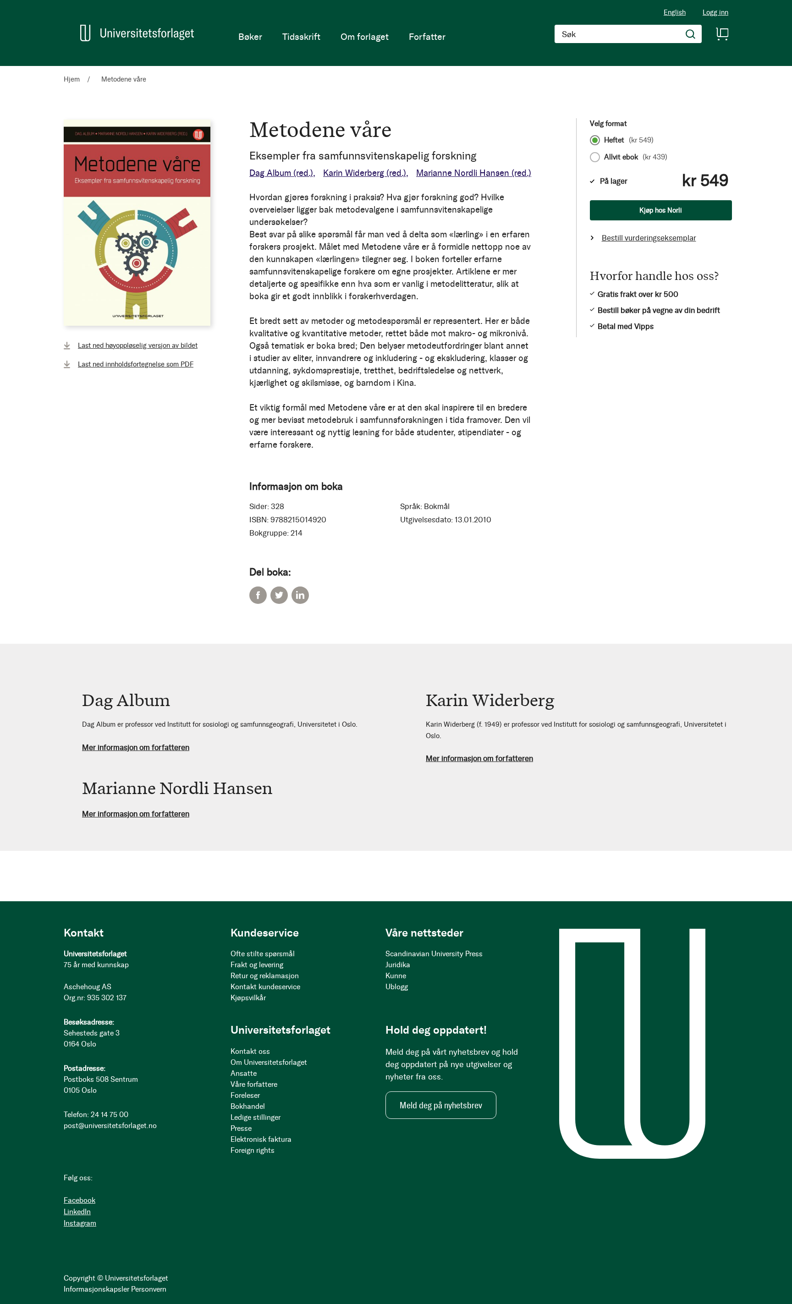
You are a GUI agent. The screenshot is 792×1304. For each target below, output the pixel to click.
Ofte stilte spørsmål (263, 953)
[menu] (342, 36)
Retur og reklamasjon (265, 975)
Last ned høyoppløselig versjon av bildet (138, 345)
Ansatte (244, 1073)
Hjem (72, 79)
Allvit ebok (635, 157)
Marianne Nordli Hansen (473, 173)
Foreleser (245, 1095)
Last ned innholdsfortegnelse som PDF (135, 364)
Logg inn (715, 12)
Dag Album (281, 173)
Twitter (279, 595)
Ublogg (396, 986)
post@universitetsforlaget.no (110, 1125)
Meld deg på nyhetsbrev (441, 1105)
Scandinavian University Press (434, 953)
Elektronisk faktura (261, 1139)
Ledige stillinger (255, 1117)
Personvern (148, 1289)
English (675, 12)
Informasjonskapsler (96, 1289)
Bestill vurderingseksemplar (649, 237)
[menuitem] (250, 36)
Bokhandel (248, 1106)
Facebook (258, 595)
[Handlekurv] (721, 33)
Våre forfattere (254, 1084)
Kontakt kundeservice (265, 986)
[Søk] (691, 34)
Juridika (397, 964)
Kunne (395, 975)
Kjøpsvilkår (248, 997)
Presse (241, 1128)
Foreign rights (253, 1150)
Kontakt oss (250, 1051)
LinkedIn (300, 595)
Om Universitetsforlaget (269, 1062)
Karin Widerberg (364, 173)
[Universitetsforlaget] (137, 33)
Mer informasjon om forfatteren (135, 747)
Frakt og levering (257, 964)
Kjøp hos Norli (660, 210)
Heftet (629, 140)
